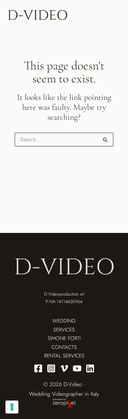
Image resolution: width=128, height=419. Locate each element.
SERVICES (64, 329)
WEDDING (64, 321)
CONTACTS (64, 347)
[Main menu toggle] (114, 15)
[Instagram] (51, 368)
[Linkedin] (90, 368)
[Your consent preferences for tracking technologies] (11, 407)
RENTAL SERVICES (64, 355)
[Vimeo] (64, 368)
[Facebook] (38, 368)
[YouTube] (77, 368)
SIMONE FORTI (64, 338)
